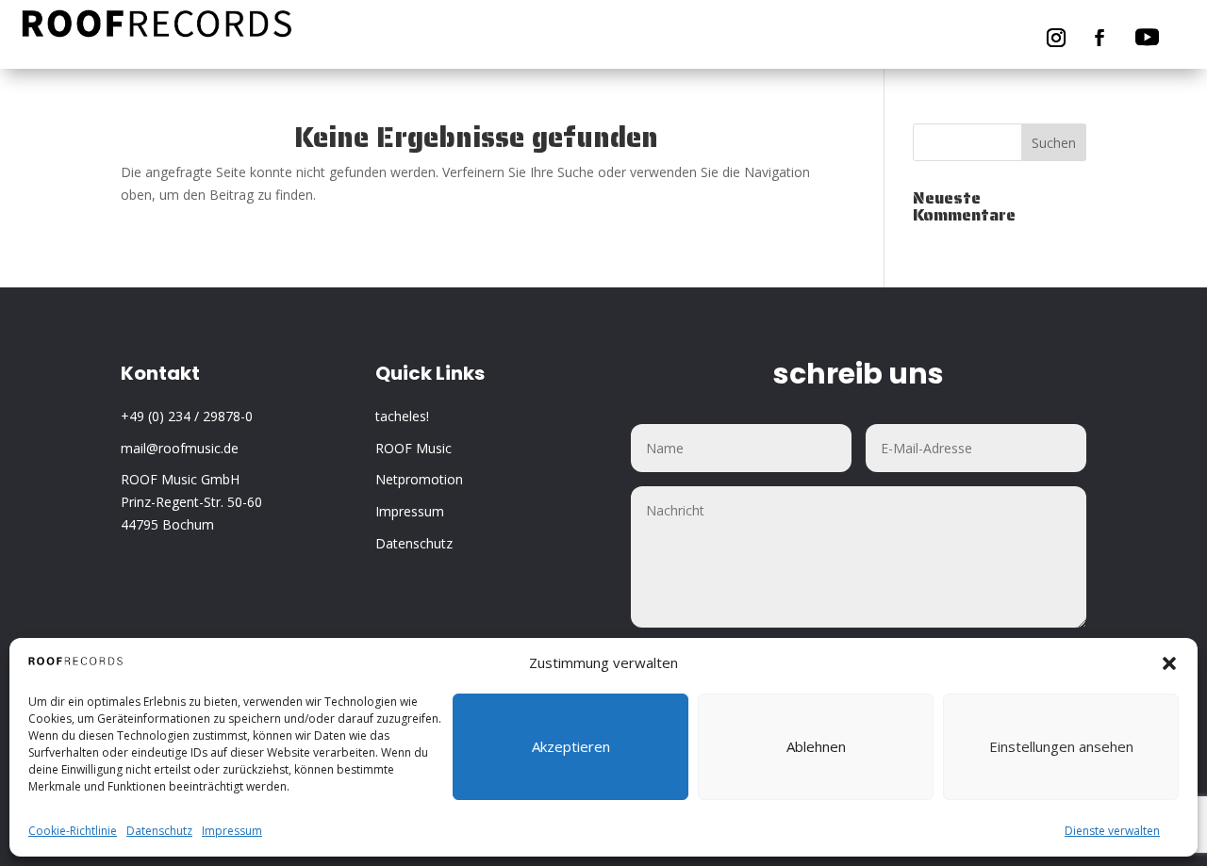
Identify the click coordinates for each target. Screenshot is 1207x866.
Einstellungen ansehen (1061, 747)
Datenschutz (159, 831)
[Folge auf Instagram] (1056, 38)
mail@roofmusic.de (180, 448)
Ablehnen (816, 747)
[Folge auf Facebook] (1099, 38)
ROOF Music (413, 448)
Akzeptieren (571, 747)
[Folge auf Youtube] (1147, 37)
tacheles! (402, 416)
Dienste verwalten (1112, 831)
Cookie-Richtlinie (72, 831)
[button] (1169, 663)
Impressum (232, 831)
